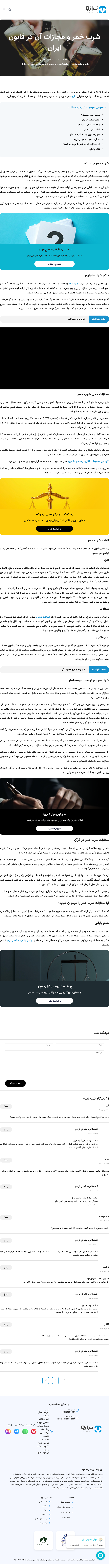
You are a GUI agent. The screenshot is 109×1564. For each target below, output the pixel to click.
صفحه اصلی (43, 1501)
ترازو (74, 96)
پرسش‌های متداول (41, 1518)
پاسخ (6, 1106)
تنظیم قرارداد (65, 1512)
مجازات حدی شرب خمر (88, 125)
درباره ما (44, 1514)
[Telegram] (16, 1431)
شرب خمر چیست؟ (90, 115)
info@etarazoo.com (66, 1419)
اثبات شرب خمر (92, 130)
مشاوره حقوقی (65, 1502)
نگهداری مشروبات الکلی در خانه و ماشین (88, 461)
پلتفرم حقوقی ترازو (80, 64)
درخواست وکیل (54, 1001)
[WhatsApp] (25, 1431)
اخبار (45, 1510)
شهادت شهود (42, 617)
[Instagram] (8, 1431)
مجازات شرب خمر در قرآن (87, 139)
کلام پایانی (94, 149)
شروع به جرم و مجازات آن (73, 669)
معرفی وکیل (66, 1517)
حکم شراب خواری (91, 120)
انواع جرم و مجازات (76, 319)
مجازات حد (74, 284)
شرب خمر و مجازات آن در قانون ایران (54, 42)
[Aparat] (33, 1431)
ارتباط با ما (43, 1523)
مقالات (44, 1506)
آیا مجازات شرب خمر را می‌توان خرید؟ (81, 144)
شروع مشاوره (54, 828)
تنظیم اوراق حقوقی (63, 1507)
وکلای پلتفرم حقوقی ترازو (20, 940)
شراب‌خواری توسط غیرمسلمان (85, 134)
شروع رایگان (54, 263)
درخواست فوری (54, 528)
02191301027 (68, 1412)
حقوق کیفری (39, 60)
